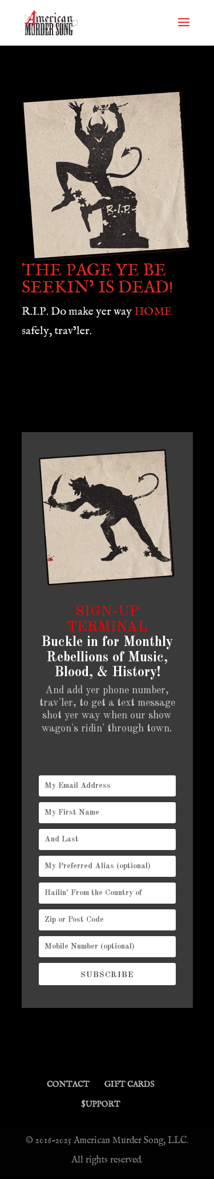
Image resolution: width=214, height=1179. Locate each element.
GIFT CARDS (129, 1084)
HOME (153, 311)
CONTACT (68, 1084)
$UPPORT (100, 1104)
